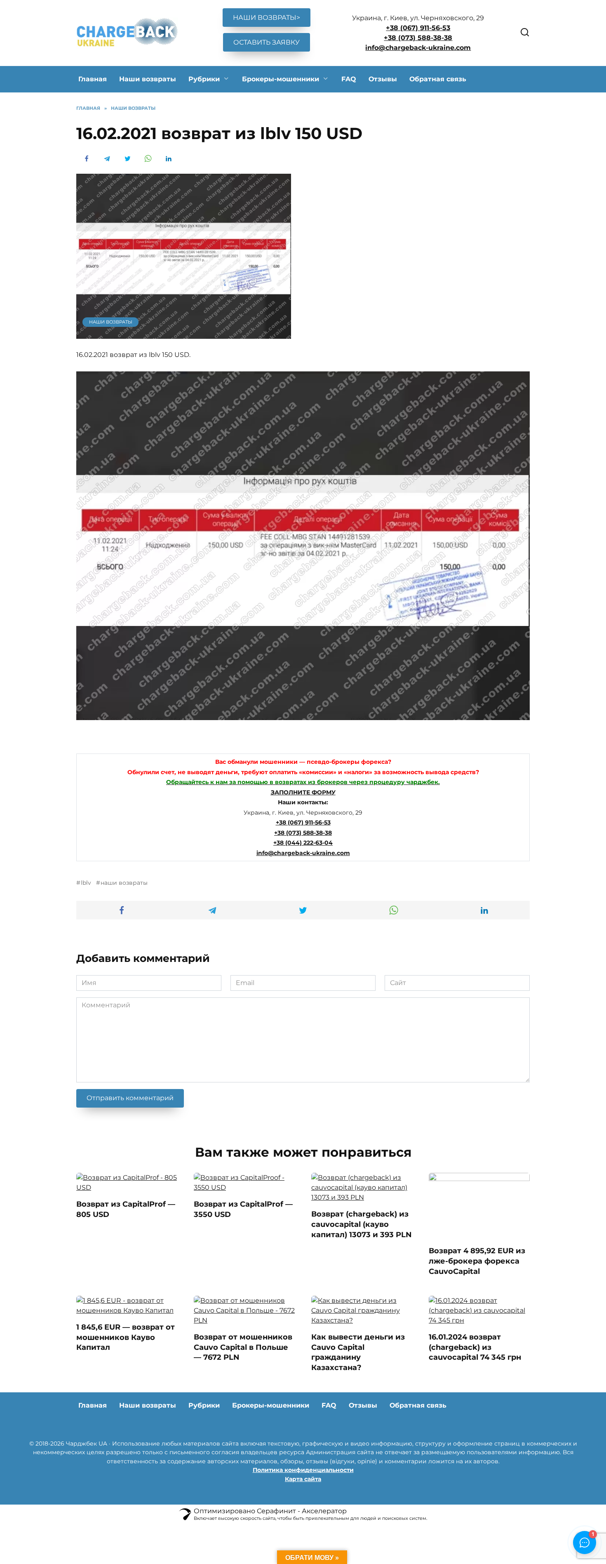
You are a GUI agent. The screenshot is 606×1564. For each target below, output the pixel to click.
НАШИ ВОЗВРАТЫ (110, 322)
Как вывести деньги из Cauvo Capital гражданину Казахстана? (358, 1352)
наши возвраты (124, 882)
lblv (86, 882)
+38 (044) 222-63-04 (303, 842)
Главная (92, 79)
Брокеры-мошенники (280, 79)
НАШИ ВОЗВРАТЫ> (266, 17)
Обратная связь (437, 79)
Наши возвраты (147, 79)
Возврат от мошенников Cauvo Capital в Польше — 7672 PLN (243, 1346)
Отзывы (383, 79)
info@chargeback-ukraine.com (418, 48)
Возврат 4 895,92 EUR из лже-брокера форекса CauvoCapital (477, 1260)
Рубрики (204, 79)
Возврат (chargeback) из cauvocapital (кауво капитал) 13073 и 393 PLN (361, 1224)
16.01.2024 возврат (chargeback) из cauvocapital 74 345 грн (475, 1346)
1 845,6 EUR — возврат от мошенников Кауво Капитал (125, 1337)
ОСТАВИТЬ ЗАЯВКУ (266, 42)
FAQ (348, 79)
